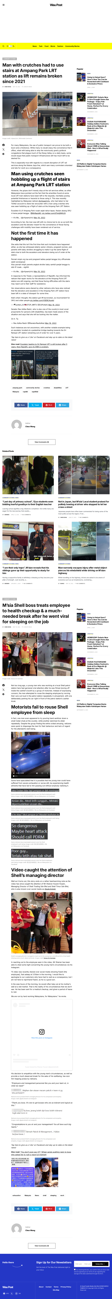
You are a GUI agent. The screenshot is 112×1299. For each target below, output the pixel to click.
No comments (26, 514)
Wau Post (56, 5)
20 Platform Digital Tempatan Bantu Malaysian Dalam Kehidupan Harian (91, 165)
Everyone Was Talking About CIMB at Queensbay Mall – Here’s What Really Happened (98, 147)
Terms (56, 1287)
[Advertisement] (56, 26)
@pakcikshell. (50, 889)
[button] (3, 5)
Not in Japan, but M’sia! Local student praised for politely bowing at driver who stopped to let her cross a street (83, 504)
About (41, 1287)
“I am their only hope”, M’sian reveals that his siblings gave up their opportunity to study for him (26, 570)
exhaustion (17, 1195)
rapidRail (35, 392)
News (89, 73)
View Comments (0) (42, 442)
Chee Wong (30, 426)
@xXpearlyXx (44, 201)
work (62, 1195)
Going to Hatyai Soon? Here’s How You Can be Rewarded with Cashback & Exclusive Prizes (98, 80)
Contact (49, 1287)
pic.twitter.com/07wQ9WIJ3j (54, 213)
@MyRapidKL (36, 213)
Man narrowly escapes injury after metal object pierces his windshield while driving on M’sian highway (82, 570)
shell (44, 1195)
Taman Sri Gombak (49, 958)
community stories (33, 388)
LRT (67, 388)
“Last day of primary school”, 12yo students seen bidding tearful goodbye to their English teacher (27, 503)
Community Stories (10, 58)
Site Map (56, 1290)
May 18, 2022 (39, 218)
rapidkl (25, 392)
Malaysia (16, 392)
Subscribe (99, 1264)
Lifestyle (90, 93)
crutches (47, 388)
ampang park (17, 388)
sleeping (53, 1195)
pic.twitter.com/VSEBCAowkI (42, 300)
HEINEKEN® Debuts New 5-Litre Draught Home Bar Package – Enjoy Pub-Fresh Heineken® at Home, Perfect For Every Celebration (98, 102)
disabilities (58, 388)
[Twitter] (11, 1293)
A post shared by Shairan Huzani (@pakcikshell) (41, 1067)
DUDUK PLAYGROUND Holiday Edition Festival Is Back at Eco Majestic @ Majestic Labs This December (98, 126)
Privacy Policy (66, 1287)
